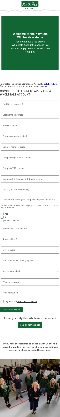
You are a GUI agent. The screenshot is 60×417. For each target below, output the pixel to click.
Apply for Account (11, 309)
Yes (6, 214)
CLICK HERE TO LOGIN (30, 325)
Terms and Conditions (27, 301)
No (6, 217)
